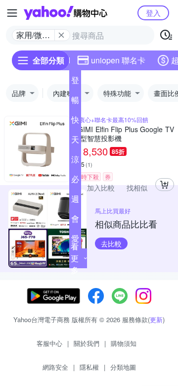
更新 (156, 319)
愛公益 (75, 240)
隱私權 (89, 367)
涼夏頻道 (75, 161)
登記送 (75, 82)
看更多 (75, 258)
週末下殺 (75, 201)
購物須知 (123, 343)
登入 (153, 12)
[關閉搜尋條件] (61, 35)
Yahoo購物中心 (65, 13)
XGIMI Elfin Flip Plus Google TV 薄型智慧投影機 (123, 134)
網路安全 (55, 367)
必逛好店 (75, 181)
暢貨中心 (75, 102)
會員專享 (75, 221)
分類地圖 (123, 367)
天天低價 (75, 141)
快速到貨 (75, 122)
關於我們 (86, 343)
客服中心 (49, 343)
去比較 (111, 243)
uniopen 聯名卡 (118, 60)
